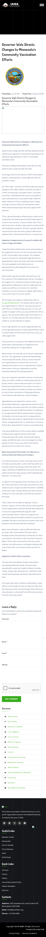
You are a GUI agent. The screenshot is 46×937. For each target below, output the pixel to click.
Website (5, 665)
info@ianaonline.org (15, 910)
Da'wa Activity (11, 778)
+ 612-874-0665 (14, 913)
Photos (4, 874)
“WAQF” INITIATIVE (12, 767)
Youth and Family (12, 737)
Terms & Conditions (29, 933)
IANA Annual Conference (14, 727)
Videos (4, 878)
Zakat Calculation (8, 886)
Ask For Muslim (7, 845)
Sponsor (5, 890)
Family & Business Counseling (15, 757)
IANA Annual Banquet (13, 742)
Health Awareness (12, 747)
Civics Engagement (12, 732)
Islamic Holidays (11, 722)
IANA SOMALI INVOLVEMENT (15, 788)
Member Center (8, 837)
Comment (5, 619)
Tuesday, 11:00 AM (38, 94)
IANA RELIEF (10, 783)
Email (4, 653)
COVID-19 (10, 752)
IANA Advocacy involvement (15, 762)
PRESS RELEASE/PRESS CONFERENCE (18, 772)
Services (5, 870)
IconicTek (40, 929)
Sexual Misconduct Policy (11, 882)
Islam (4, 853)
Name (4, 642)
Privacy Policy (14, 933)
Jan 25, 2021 (15, 94)
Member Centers (12, 716)
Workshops (6, 857)
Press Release (7, 849)
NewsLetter (6, 841)
